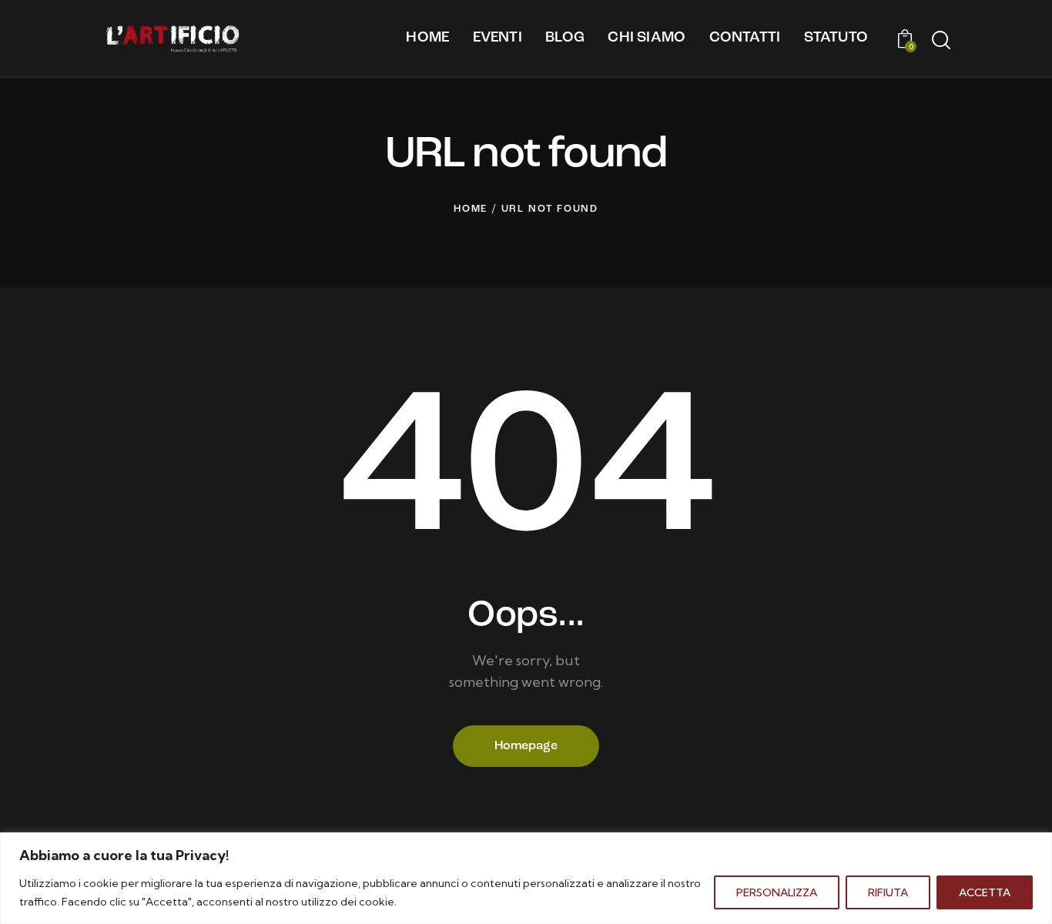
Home (470, 209)
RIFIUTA (888, 892)
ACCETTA (984, 892)
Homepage (526, 746)
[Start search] (940, 40)
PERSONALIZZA (776, 892)
